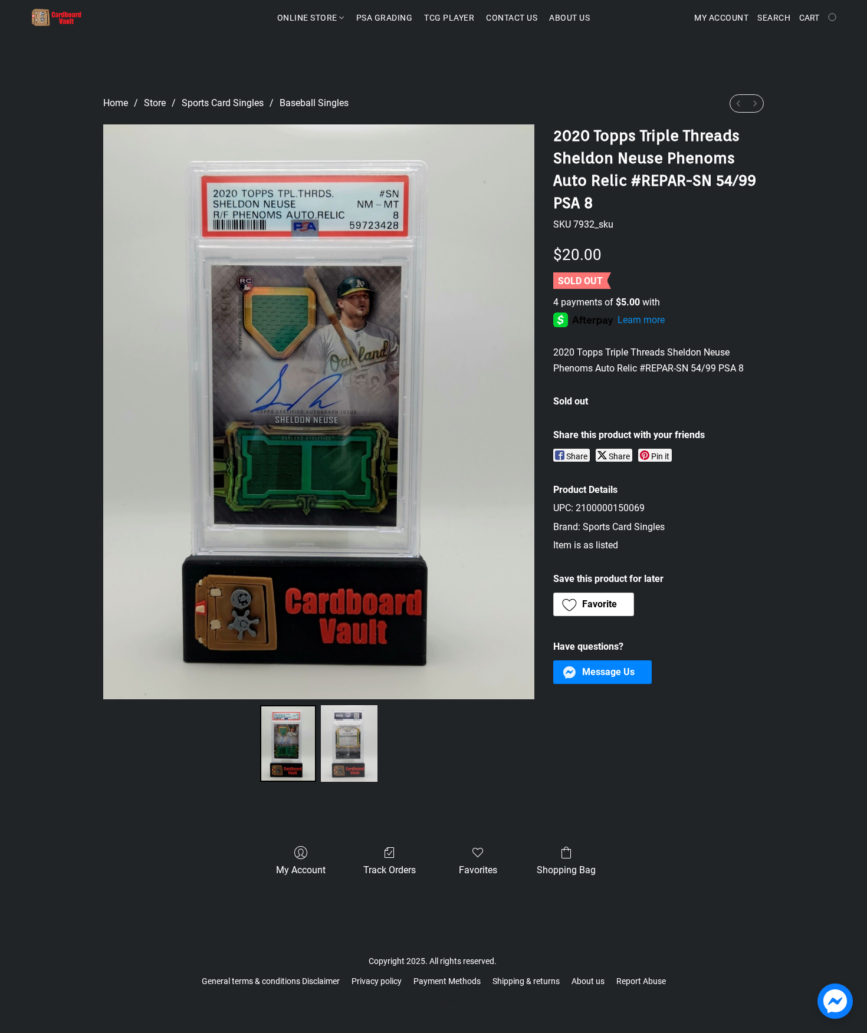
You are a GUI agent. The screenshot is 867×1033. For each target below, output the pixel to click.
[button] (56, 17)
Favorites (478, 870)
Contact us (511, 17)
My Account (301, 870)
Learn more (641, 319)
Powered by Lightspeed (434, 1001)
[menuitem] (738, 103)
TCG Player (449, 17)
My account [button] (721, 17)
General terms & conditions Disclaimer (271, 981)
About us (588, 981)
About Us (569, 17)
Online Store (308, 17)
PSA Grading (384, 17)
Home (115, 102)
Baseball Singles (314, 102)
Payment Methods (447, 981)
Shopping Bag (566, 870)
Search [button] (773, 17)
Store (155, 102)
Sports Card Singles (223, 102)
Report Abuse (641, 981)
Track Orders (389, 870)
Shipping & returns (526, 981)
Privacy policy (377, 981)
